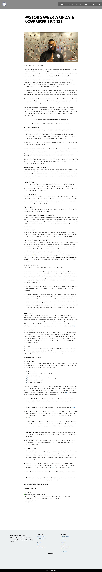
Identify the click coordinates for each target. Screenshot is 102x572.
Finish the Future (41, 547)
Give (99, 4)
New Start (63, 540)
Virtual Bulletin (64, 549)
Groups (78, 4)
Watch (70, 4)
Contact (39, 543)
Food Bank (64, 551)
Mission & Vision (41, 536)
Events (92, 4)
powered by (51, 570)
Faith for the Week (65, 547)
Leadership (39, 540)
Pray (85, 4)
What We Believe (41, 538)
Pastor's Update (65, 536)
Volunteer (63, 545)
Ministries (63, 543)
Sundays (62, 4)
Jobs (38, 545)
